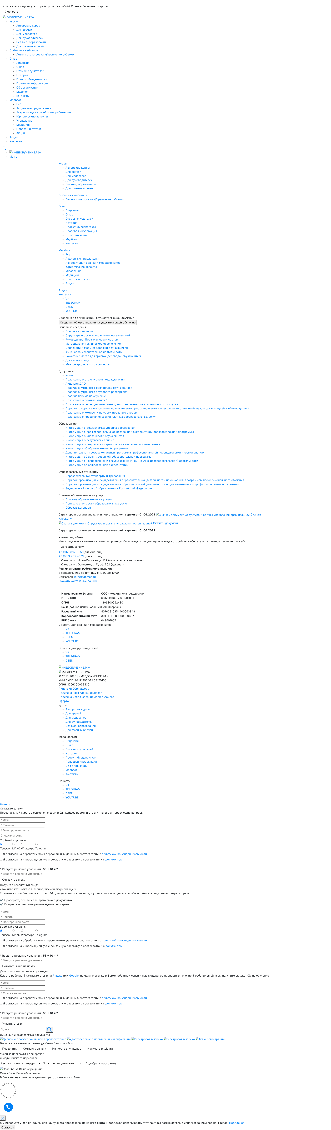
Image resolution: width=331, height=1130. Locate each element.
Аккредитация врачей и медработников (43, 112)
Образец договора (78, 507)
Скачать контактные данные (78, 581)
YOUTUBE (72, 641)
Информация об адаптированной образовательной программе (108, 456)
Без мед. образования (31, 42)
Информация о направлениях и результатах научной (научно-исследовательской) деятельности (132, 460)
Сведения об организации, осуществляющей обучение (98, 322)
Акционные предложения (33, 108)
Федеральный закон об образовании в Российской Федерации (109, 488)
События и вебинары (23, 50)
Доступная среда (77, 360)
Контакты (22, 95)
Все (18, 104)
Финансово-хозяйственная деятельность (94, 352)
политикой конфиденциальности (124, 854)
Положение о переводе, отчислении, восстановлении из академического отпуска (122, 404)
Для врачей (24, 29)
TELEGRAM (73, 633)
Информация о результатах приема (90, 440)
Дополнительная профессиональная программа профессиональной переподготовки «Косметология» (135, 452)
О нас (13, 58)
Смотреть (11, 11)
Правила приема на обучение (86, 396)
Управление (24, 120)
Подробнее (236, 1122)
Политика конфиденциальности (80, 692)
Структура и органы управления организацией (98, 335)
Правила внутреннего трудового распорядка (96, 392)
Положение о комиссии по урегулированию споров (101, 412)
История (22, 75)
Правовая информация (32, 83)
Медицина (23, 124)
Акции (20, 133)
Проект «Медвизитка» (31, 79)
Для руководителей (29, 38)
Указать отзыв (12, 1023)
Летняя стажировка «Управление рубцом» (45, 54)
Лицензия (22, 62)
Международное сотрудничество (88, 364)
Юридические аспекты (32, 116)
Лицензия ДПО (76, 383)
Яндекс (57, 975)
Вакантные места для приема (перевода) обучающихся (104, 356)
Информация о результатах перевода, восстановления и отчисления (113, 444)
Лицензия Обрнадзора (74, 688)
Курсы (13, 21)
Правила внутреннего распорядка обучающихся (99, 387)
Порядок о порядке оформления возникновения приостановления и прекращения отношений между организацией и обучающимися (157, 408)
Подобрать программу (101, 1063)
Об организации (27, 87)
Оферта (64, 701)
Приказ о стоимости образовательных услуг (96, 503)
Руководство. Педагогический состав (92, 339)
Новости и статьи (28, 129)
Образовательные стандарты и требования (95, 476)
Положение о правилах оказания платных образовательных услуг (111, 416)
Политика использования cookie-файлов (86, 697)
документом (114, 859)
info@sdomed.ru (85, 577)
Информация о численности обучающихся (95, 436)
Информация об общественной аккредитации (97, 465)
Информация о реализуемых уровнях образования (100, 427)
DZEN (69, 637)
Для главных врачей (30, 46)
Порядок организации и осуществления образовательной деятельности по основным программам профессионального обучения (155, 480)
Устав (69, 375)
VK (67, 629)
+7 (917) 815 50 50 (71, 552)
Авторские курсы (28, 25)
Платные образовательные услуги (89, 499)
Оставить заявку (13, 879)
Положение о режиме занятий (86, 400)
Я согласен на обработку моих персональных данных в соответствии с (75, 854)
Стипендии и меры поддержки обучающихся (97, 347)
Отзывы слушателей (30, 71)
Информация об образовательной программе (97, 448)
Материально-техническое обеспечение (93, 343)
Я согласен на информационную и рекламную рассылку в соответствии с (62, 859)
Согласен (7, 1127)
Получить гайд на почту (18, 966)
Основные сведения (79, 331)
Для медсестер (26, 33)
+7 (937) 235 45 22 (72, 556)
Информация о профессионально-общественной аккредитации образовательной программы (130, 432)
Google (74, 975)
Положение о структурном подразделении (95, 379)
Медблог (22, 91)
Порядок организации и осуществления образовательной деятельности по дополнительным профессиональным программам (152, 484)
